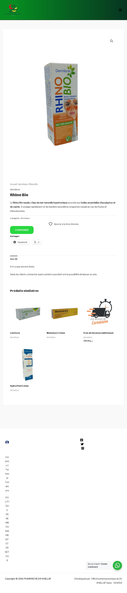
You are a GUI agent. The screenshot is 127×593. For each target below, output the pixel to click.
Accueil (13, 184)
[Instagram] (82, 448)
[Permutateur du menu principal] (120, 10)
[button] (112, 41)
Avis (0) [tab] (13, 259)
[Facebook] (81, 440)
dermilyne (23, 184)
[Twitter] (82, 444)
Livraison (7, 461)
